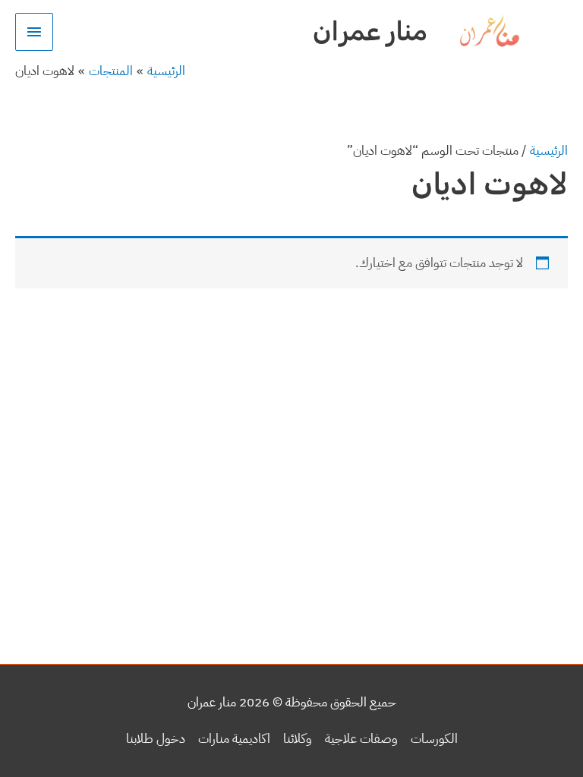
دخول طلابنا (155, 738)
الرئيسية (549, 150)
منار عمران (370, 31)
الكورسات (434, 738)
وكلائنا (297, 738)
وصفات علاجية (361, 738)
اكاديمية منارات (234, 738)
